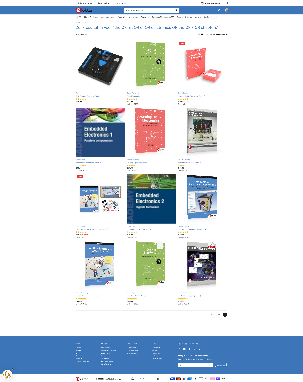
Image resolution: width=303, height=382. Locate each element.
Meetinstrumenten (108, 17)
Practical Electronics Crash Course (88, 296)
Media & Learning (114, 379)
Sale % (206, 17)
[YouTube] (184, 349)
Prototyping (122, 17)
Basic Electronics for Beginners (189, 163)
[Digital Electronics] (151, 65)
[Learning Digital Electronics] (151, 132)
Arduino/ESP (169, 17)
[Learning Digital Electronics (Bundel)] (202, 65)
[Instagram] (179, 349)
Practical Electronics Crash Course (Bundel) (92, 229)
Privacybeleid (105, 353)
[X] (194, 349)
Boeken (180, 17)
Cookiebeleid (105, 356)
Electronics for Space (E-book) (189, 296)
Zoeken (176, 10)
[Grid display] (199, 34)
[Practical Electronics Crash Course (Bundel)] (100, 199)
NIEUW (78, 17)
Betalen (78, 353)
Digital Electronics (133, 96)
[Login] (219, 10)
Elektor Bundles (183, 93)
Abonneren (221, 365)
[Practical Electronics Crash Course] (100, 265)
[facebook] (189, 349)
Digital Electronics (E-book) (137, 296)
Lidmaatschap (157, 358)
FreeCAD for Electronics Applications (192, 229)
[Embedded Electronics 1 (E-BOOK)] (100, 132)
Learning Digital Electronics (137, 163)
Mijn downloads (132, 353)
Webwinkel (156, 347)
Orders (154, 350)
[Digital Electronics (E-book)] (151, 265)
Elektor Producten (91, 17)
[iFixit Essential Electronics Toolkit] (100, 65)
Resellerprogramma (82, 361)
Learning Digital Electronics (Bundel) (191, 96)
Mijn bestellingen (132, 350)
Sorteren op (210, 34)
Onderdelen (133, 17)
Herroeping (79, 358)
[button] (7, 375)
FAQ (154, 344)
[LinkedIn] (199, 349)
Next (225, 315)
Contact (78, 347)
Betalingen (156, 353)
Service (79, 344)
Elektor (104, 344)
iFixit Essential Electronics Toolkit (88, 96)
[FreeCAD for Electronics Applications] (202, 199)
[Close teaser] (12, 369)
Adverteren (105, 358)
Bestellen (79, 350)
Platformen (145, 17)
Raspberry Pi (157, 17)
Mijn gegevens (131, 347)
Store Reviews (106, 364)
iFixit (77, 93)
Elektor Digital (80, 159)
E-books (188, 17)
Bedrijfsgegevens (107, 361)
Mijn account (132, 344)
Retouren (155, 356)
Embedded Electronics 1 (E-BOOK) (89, 163)
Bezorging (79, 356)
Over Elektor (105, 347)
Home (78, 22)
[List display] (202, 34)
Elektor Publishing (133, 93)
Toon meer (214, 17)
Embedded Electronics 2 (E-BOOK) (140, 229)
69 (219, 315)
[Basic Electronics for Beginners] (202, 132)
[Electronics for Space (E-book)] (202, 265)
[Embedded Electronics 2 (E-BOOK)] (151, 199)
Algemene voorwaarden (109, 350)
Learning (197, 17)
